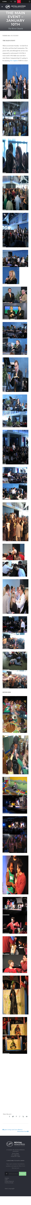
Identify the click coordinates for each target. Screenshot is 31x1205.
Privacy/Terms (15, 1153)
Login (6, 1179)
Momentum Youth (22, 1131)
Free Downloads (9, 1182)
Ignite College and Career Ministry (13, 1129)
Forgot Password (9, 1181)
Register (7, 1178)
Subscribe (22, 1173)
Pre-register (14, 61)
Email (18, 1156)
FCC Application (15, 1155)
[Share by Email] (26, 1116)
